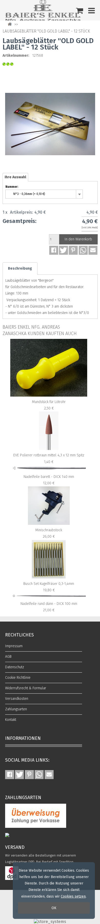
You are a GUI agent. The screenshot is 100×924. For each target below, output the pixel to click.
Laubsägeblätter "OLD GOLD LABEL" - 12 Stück (46, 31)
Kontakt (10, 719)
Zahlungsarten (16, 709)
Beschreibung (20, 268)
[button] (53, 250)
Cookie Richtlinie (18, 677)
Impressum (14, 646)
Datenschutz (14, 667)
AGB (8, 656)
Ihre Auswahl (15, 177)
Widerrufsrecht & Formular (25, 688)
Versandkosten (16, 698)
